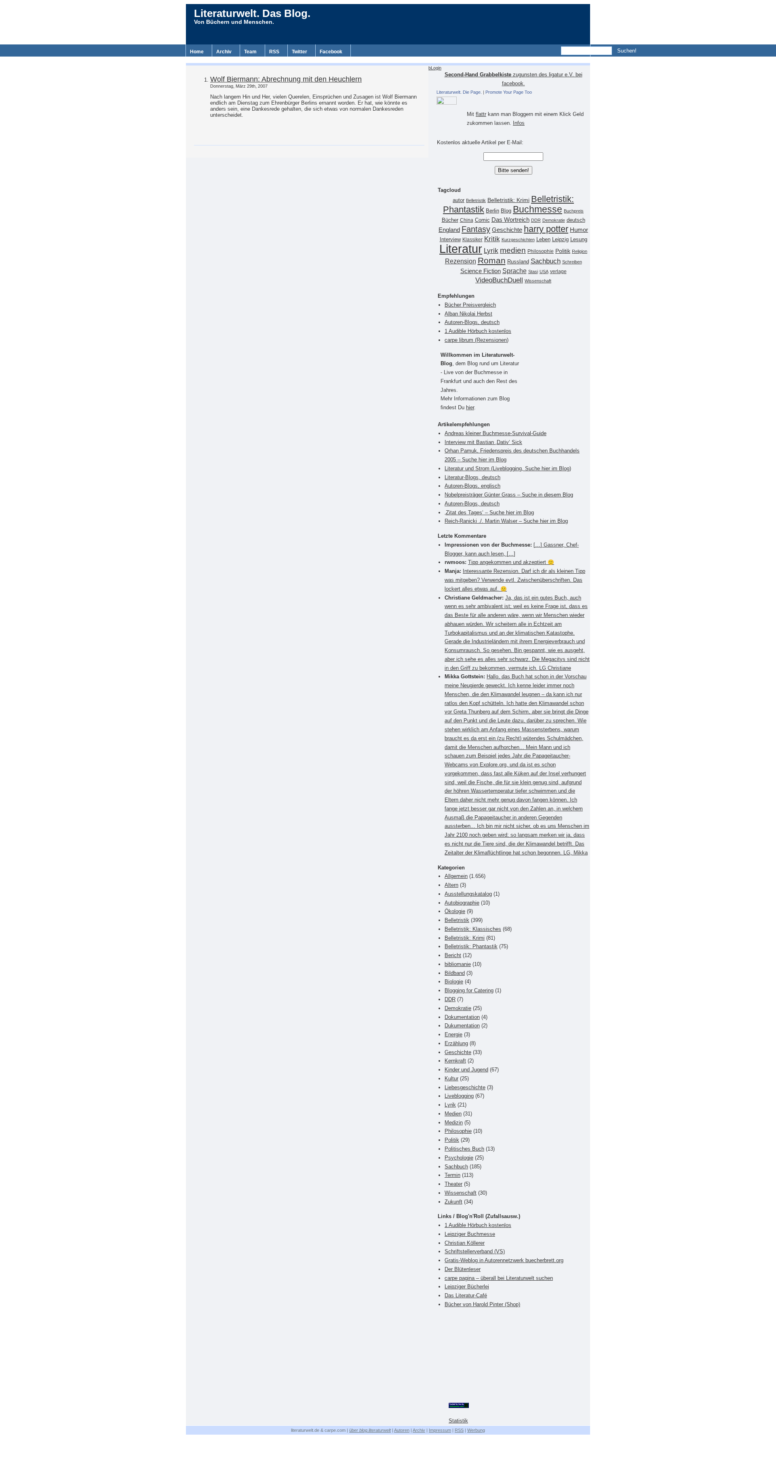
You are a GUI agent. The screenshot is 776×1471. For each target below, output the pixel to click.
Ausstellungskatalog (468, 894)
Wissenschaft (538, 280)
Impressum (440, 1430)
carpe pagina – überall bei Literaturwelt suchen (499, 1278)
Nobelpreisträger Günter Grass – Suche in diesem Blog (509, 495)
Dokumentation (462, 1017)
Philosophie (540, 251)
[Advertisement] (388, 60)
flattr (481, 114)
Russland (518, 262)
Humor (579, 229)
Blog (506, 211)
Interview (450, 239)
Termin (452, 1175)
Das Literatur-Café (466, 1295)
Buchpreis (574, 210)
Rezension (460, 261)
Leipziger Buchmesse (470, 1234)
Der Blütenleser (463, 1269)
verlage (558, 271)
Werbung (476, 1430)
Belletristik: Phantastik (471, 946)
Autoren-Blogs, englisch (472, 486)
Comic (482, 220)
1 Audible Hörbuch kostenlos (478, 331)
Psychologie (459, 1158)
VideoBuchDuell (499, 280)
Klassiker (472, 239)
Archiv (224, 52)
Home (197, 52)
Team (250, 52)
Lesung (578, 239)
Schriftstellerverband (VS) (475, 1251)
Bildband (455, 973)
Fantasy (476, 229)
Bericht (453, 955)
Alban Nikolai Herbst (468, 314)
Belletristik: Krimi (508, 200)
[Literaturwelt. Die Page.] (513, 101)
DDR (536, 220)
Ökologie (455, 911)
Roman (492, 260)
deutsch (576, 220)
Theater (453, 1184)
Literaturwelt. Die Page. (459, 92)
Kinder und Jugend (466, 1070)
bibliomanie (458, 964)
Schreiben (572, 261)
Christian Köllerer (465, 1243)
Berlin (492, 211)
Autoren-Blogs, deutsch (472, 322)
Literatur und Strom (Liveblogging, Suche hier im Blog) (508, 468)
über (370, 1430)
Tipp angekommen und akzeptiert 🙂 (511, 562)
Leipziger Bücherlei (467, 1287)
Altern (451, 885)
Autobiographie (462, 903)
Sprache (514, 270)
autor (458, 200)
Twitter (299, 52)
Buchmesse (537, 209)
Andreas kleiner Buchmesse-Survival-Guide (495, 433)
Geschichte (507, 229)
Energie (453, 1034)
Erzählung (456, 1043)
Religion (579, 251)
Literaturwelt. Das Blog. (252, 13)
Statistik (458, 1421)
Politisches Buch (464, 1149)
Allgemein (456, 876)
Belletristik (476, 200)
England (449, 229)
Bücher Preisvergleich (470, 305)
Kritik (492, 239)
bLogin (434, 67)
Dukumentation (462, 1026)
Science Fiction (480, 270)
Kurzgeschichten (518, 239)
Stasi (533, 271)
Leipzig (560, 239)
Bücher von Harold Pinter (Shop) (482, 1304)
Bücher (450, 220)
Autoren (401, 1430)
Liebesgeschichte (465, 1087)
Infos (519, 123)
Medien (453, 1114)
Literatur (460, 248)
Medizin (454, 1123)
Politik (562, 251)
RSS (274, 52)
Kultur (451, 1078)
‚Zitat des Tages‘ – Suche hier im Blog (489, 512)
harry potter (546, 229)
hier (470, 407)
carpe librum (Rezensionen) (476, 340)
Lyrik (491, 251)
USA (544, 271)
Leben (543, 239)
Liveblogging (459, 1096)
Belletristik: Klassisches (473, 929)
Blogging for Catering (469, 990)
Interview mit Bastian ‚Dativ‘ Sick (483, 442)
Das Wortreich (510, 220)
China (466, 220)
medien (513, 250)
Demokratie (553, 220)
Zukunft (453, 1202)
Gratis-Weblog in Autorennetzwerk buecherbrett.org (504, 1260)
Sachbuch (546, 261)
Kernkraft (455, 1061)
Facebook (331, 52)
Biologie (454, 982)
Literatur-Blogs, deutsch (472, 477)
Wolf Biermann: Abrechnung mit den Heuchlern (286, 79)
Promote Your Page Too (508, 92)
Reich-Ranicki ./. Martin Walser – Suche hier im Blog (506, 521)
